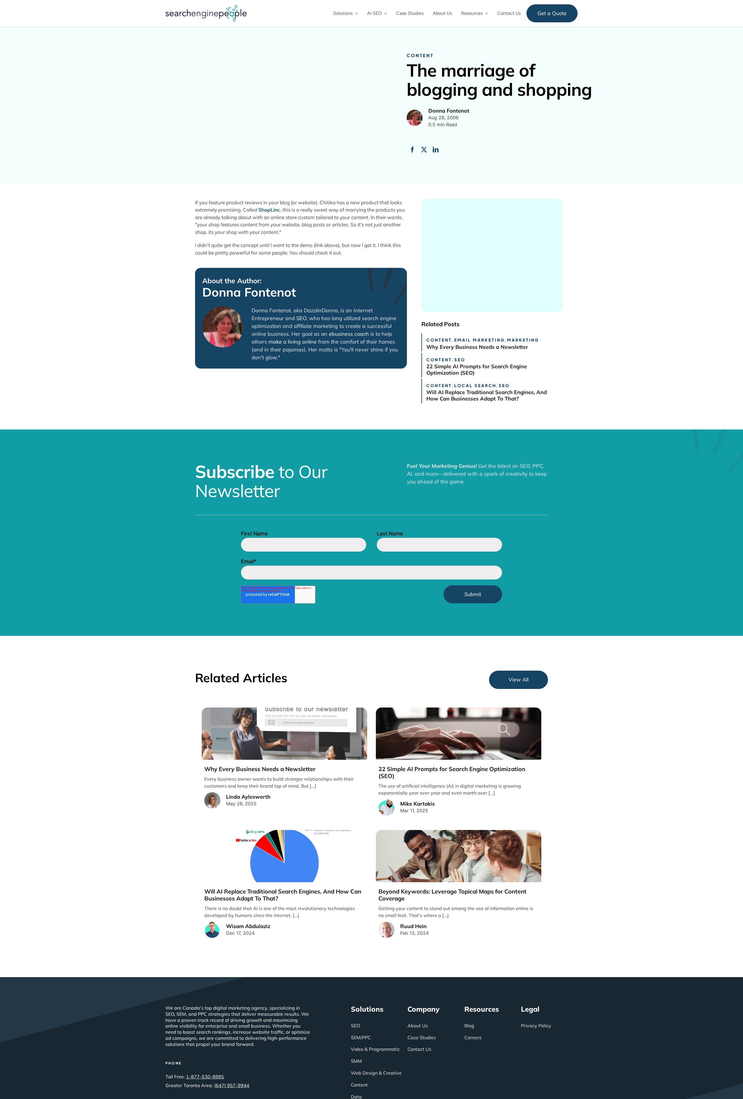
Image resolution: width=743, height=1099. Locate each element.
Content (420, 55)
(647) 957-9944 (231, 1085)
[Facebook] (412, 149)
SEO (301, 318)
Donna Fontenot (249, 292)
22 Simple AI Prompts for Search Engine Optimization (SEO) (476, 369)
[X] (424, 149)
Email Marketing (479, 339)
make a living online (292, 341)
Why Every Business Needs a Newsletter (477, 347)
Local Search (475, 385)
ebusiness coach (349, 334)
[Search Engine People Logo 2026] (206, 7)
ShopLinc (269, 210)
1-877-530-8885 (205, 1077)
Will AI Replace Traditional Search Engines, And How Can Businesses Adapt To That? (486, 395)
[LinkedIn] (435, 149)
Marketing (523, 339)
